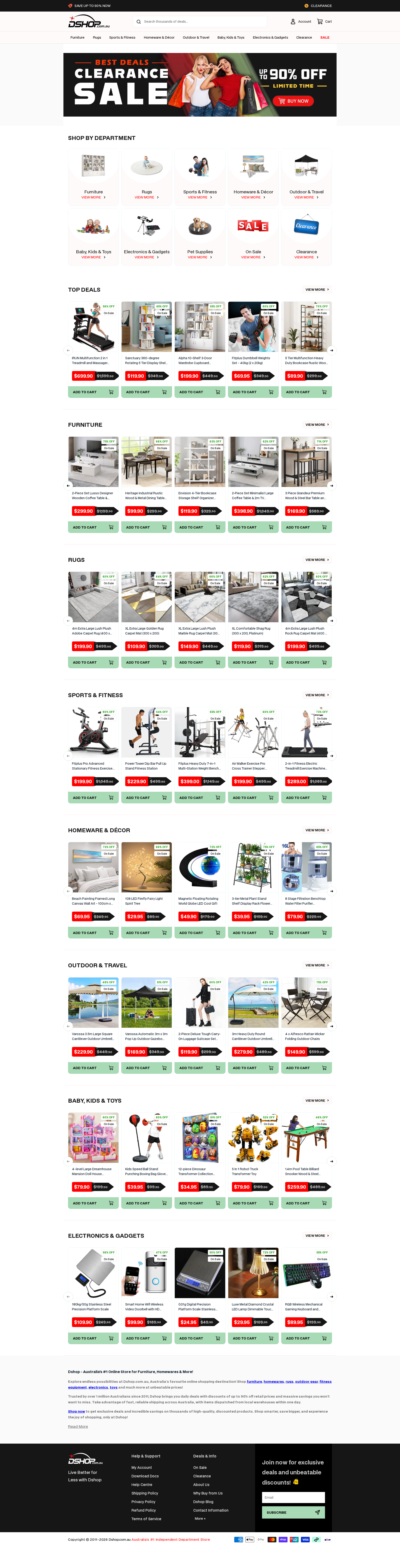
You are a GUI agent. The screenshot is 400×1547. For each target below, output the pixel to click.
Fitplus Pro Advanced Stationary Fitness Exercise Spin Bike (92, 766)
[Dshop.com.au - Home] (85, 1458)
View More (315, 289)
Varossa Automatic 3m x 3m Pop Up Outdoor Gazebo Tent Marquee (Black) (146, 1036)
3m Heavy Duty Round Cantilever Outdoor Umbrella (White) (253, 1036)
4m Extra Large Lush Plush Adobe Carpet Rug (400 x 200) (91, 631)
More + (200, 1518)
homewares (274, 1381)
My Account (141, 1467)
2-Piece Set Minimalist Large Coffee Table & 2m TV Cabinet (253, 496)
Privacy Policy (143, 1501)
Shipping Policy (144, 1493)
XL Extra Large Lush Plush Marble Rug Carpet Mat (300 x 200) (199, 631)
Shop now (76, 1411)
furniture (254, 1381)
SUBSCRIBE (277, 1512)
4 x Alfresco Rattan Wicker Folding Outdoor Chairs (305, 1036)
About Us (201, 1484)
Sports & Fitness (122, 37)
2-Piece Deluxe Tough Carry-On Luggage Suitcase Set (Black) (199, 1036)
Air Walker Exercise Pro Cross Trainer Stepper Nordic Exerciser (248, 766)
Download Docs (145, 1475)
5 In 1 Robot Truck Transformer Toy (245, 1171)
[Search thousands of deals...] (138, 21)
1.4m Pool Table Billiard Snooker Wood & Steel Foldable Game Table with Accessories (304, 1171)
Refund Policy (143, 1510)
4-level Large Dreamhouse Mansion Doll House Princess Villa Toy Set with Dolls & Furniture (92, 1171)
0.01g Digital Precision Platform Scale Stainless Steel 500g (197, 1307)
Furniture (77, 37)
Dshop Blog (203, 1501)
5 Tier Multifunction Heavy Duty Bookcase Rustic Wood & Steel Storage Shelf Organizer (306, 360)
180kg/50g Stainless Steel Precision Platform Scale (91, 1306)
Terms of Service (146, 1518)
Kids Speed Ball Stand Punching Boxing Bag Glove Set (145, 1171)
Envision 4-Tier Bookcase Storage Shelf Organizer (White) (197, 496)
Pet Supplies (200, 251)
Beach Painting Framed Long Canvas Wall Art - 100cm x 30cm (93, 901)
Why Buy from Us (208, 1493)
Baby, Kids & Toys (230, 37)
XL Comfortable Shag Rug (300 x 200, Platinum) (251, 630)
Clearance (306, 251)
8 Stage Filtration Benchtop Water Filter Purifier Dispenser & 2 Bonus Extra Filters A (305, 901)
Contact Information (210, 1510)
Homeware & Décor (159, 37)
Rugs (97, 37)
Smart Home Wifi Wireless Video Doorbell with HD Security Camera (144, 1307)
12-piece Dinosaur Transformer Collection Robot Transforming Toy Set (199, 1171)
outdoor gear (306, 1381)
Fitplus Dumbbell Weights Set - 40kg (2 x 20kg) (251, 360)
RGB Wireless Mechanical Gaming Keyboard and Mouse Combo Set (303, 1307)
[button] (324, 21)
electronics (98, 1387)
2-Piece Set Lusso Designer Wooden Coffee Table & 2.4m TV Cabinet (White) (92, 496)
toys (114, 1387)
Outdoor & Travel (196, 37)
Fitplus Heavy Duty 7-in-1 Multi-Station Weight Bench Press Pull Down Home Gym (199, 766)
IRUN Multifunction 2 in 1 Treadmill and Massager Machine (90, 360)
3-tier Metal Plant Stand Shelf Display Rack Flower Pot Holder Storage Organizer (251, 901)
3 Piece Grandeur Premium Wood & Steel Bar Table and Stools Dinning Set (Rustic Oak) (305, 496)
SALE (325, 37)
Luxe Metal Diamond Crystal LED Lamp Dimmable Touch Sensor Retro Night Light (253, 1307)
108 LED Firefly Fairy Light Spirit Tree (144, 901)
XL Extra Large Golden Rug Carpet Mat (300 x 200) (144, 630)
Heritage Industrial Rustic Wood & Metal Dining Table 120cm (145, 496)
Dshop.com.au (120, 1539)
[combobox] (200, 21)
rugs (290, 1381)
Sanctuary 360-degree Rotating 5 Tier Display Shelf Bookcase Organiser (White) (146, 360)
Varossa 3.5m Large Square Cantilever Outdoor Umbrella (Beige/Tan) (93, 1036)
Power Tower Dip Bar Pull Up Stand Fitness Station (145, 765)
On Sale (253, 251)
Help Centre (141, 1484)
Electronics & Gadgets (147, 251)
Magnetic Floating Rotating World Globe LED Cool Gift (198, 901)
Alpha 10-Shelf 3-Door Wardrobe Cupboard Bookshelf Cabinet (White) (197, 360)
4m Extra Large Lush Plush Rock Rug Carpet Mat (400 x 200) (306, 631)
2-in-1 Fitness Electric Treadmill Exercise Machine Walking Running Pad (305, 766)
